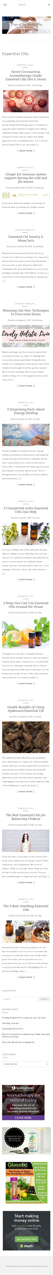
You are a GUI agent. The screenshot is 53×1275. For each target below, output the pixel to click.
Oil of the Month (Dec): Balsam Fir (18, 1042)
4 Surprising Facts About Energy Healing (26, 411)
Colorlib (25, 1266)
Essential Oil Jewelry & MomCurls (25, 238)
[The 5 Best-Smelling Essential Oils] (25, 931)
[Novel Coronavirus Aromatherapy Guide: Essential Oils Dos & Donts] (25, 101)
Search (44, 999)
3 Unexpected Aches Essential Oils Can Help (26, 510)
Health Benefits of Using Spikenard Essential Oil (25, 709)
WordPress (43, 1266)
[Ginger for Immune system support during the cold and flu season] (25, 195)
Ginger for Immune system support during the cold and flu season (26, 178)
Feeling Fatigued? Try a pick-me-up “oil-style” (24, 1017)
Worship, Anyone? (10, 1023)
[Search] (49, 5)
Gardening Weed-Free (12, 1028)
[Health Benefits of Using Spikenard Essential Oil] (25, 737)
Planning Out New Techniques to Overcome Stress (26, 312)
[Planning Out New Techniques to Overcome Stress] (25, 336)
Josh (38, 419)
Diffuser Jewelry (25, 230)
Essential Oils (25, 65)
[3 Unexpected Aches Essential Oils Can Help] (25, 534)
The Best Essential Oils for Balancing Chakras (26, 817)
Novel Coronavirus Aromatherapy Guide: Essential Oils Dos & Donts (26, 75)
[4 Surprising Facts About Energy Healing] (25, 435)
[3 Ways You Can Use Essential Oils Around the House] (25, 633)
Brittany (38, 85)
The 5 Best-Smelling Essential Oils (25, 908)
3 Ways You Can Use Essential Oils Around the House (25, 605)
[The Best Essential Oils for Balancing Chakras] (25, 841)
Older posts (9, 991)
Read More (25, 151)
